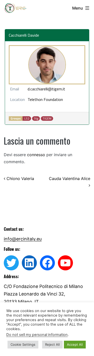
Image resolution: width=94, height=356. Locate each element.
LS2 (26, 118)
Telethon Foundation (45, 99)
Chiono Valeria (19, 178)
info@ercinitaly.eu (23, 239)
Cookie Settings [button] (23, 344)
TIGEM (47, 118)
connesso (36, 154)
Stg (36, 118)
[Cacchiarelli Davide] (47, 64)
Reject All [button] (52, 344)
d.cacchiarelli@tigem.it (46, 89)
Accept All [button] (75, 344)
